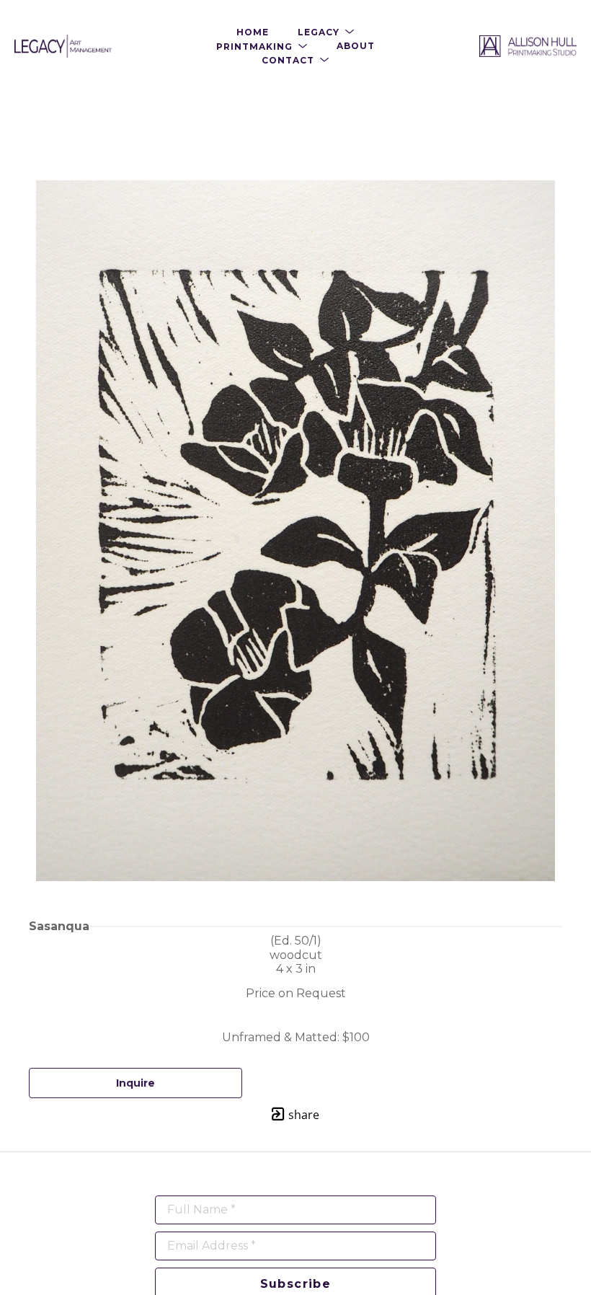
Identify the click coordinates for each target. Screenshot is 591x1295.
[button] (326, 32)
